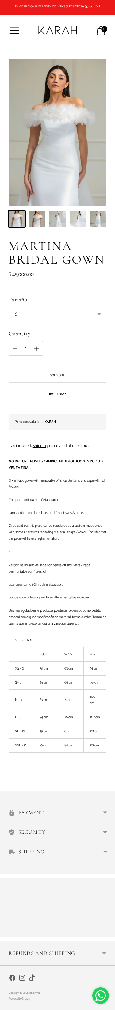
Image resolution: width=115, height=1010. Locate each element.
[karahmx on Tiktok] (32, 979)
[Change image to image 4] (78, 219)
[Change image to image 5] (98, 219)
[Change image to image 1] (17, 219)
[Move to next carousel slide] (106, 932)
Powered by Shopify (19, 998)
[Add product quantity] (15, 348)
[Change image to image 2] (37, 219)
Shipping (40, 446)
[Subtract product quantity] (36, 348)
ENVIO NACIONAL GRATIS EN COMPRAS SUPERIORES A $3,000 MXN (57, 6)
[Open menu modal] (14, 30)
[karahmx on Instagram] (22, 979)
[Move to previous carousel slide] (8, 932)
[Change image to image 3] (57, 219)
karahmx (34, 992)
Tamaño (18, 299)
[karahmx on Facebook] (12, 979)
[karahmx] (58, 30)
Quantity (19, 333)
